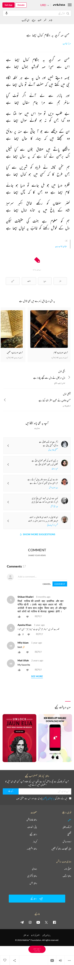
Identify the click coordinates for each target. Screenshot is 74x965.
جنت (28, 281)
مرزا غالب (67, 44)
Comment (59, 584)
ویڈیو (33, 20)
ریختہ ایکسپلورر (32, 848)
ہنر (60, 281)
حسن (12, 281)
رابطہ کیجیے (33, 834)
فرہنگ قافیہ (67, 827)
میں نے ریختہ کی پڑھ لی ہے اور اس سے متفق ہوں (41, 798)
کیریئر (35, 841)
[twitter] (46, 922)
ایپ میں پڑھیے (37, 949)
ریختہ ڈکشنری (32, 876)
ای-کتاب (25, 20)
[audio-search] (6, 13)
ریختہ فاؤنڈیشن (32, 819)
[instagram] (30, 922)
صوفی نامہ (67, 868)
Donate (21, 5)
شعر (45, 20)
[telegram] (22, 922)
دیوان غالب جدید (61, 246)
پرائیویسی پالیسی (49, 798)
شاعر (50, 20)
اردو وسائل (67, 841)
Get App (8, 5)
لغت (39, 20)
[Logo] (59, 5)
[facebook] (54, 922)
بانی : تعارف (32, 827)
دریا (45, 281)
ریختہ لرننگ (67, 876)
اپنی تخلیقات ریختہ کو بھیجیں (61, 848)
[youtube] (38, 922)
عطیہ (69, 819)
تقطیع (69, 834)
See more (37, 676)
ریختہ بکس (33, 883)
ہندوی (34, 868)
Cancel (47, 584)
